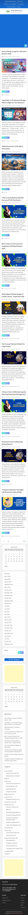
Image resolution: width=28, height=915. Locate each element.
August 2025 (7, 579)
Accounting (7, 771)
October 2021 (7, 641)
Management (7, 804)
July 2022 (6, 638)
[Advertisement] (14, 30)
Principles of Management (12, 815)
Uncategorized (6, 94)
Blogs (5, 778)
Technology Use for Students (9, 288)
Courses (22, 900)
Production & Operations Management (11, 338)
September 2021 (8, 644)
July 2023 (6, 606)
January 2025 (7, 582)
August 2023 (7, 603)
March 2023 (7, 617)
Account (19, 6)
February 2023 (8, 619)
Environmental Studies (11, 832)
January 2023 (7, 622)
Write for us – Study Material (10, 4)
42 (8, 541)
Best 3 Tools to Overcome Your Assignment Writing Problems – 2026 (12, 246)
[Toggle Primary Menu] (25, 45)
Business (5, 192)
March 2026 (7, 576)
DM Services (20, 1)
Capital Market (9, 789)
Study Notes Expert (16, 10)
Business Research (10, 786)
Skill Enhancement (10, 845)
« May (6, 566)
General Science (10, 835)
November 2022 (8, 628)
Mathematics (7, 827)
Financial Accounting (11, 773)
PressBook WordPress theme (17, 913)
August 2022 (7, 636)
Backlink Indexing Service (10, 1)
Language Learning (11, 843)
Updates (6, 854)
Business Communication (12, 783)
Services (4, 902)
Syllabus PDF (5, 897)
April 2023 (7, 614)
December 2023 (8, 592)
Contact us (23, 907)
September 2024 (8, 584)
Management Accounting (12, 776)
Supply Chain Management (12, 825)
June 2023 (7, 609)
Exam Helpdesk (10, 840)
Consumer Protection (8, 484)
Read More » (6, 92)
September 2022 (8, 633)
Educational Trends (9, 802)
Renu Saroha (6, 494)
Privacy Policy (21, 4)
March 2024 (7, 587)
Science (6, 830)
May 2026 (6, 573)
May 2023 (6, 611)
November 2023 (8, 595)
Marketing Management (12, 812)
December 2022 (8, 625)
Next (24, 541)
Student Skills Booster (9, 838)
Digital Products (6, 140)
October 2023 (7, 598)
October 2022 (7, 630)
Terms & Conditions (11, 6)
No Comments (17, 56)
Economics (7, 797)
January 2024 (7, 590)
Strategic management (11, 822)
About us (23, 897)
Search (6, 650)
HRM (7, 809)
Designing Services (6, 900)
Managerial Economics (11, 799)
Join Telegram (15, 659)
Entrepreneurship (14, 140)
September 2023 (8, 600)
